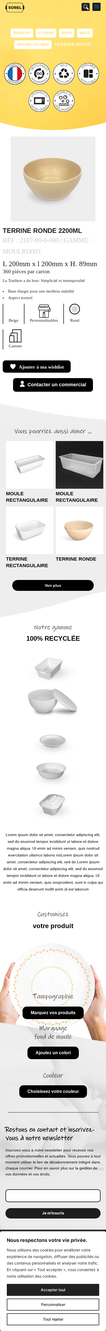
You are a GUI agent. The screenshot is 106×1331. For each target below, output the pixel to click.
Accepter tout (53, 1289)
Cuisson (46, 33)
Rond (66, 33)
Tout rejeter (53, 1319)
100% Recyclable (33, 45)
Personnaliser (53, 1304)
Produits (21, 33)
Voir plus (53, 585)
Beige (85, 33)
